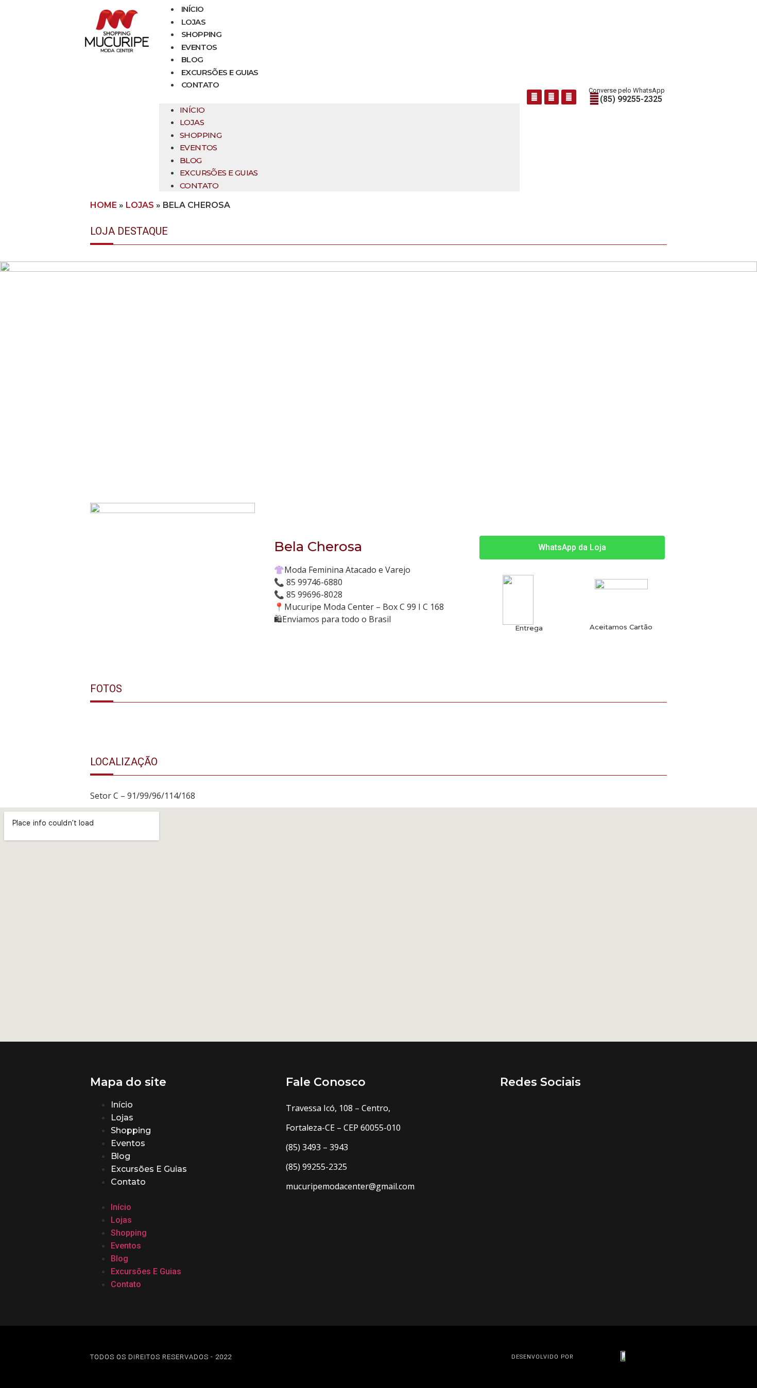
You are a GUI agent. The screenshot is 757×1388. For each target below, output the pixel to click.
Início (192, 9)
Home (103, 205)
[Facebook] (534, 97)
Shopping (201, 34)
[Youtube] (568, 97)
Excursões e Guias (220, 72)
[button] (339, 97)
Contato (200, 85)
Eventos (199, 47)
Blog (192, 59)
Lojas (193, 22)
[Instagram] (551, 97)
